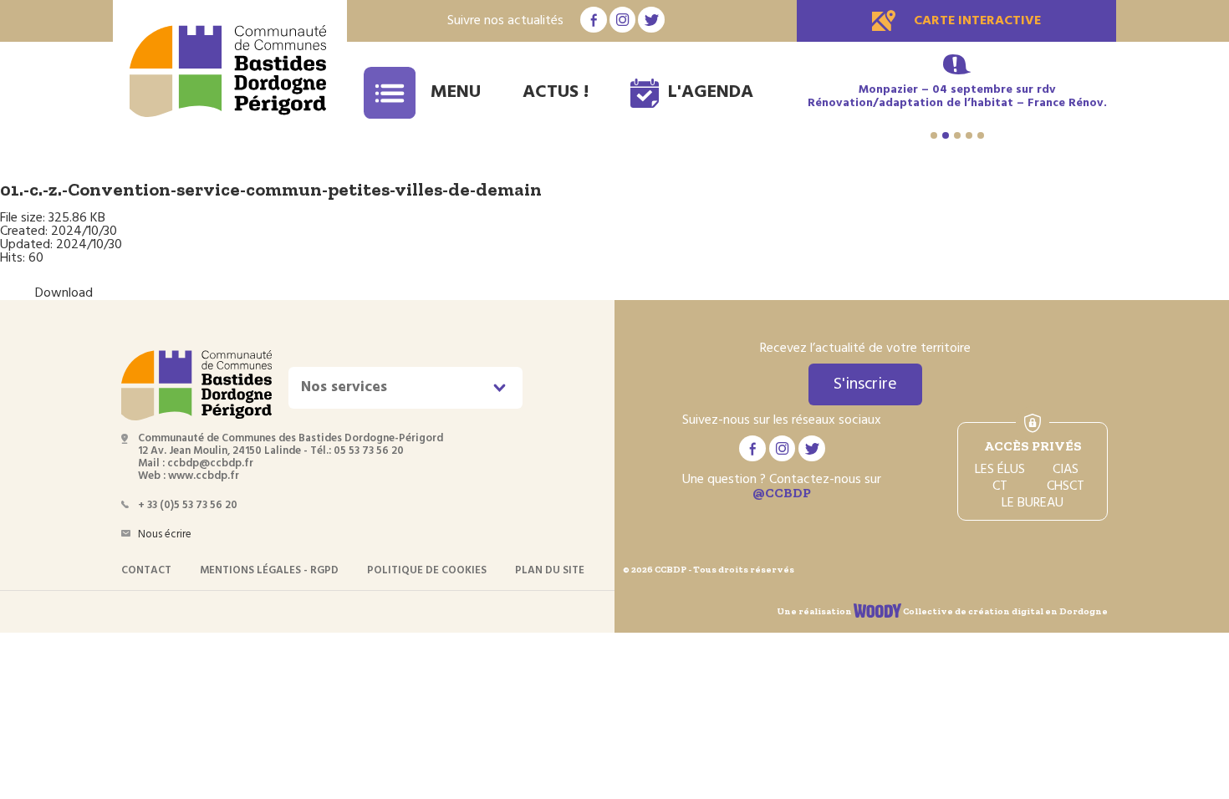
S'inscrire (865, 384)
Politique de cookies (427, 570)
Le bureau (1032, 503)
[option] (957, 97)
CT (999, 486)
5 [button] (980, 135)
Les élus (1000, 469)
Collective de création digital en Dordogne (1004, 611)
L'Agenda (710, 92)
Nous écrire (164, 534)
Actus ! (556, 92)
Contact (146, 570)
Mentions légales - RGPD (269, 570)
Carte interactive (977, 21)
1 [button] (934, 135)
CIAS (1066, 469)
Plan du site (549, 570)
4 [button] (969, 135)
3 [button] (957, 135)
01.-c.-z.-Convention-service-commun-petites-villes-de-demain (271, 189)
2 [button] (945, 135)
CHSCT (1065, 486)
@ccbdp (781, 493)
